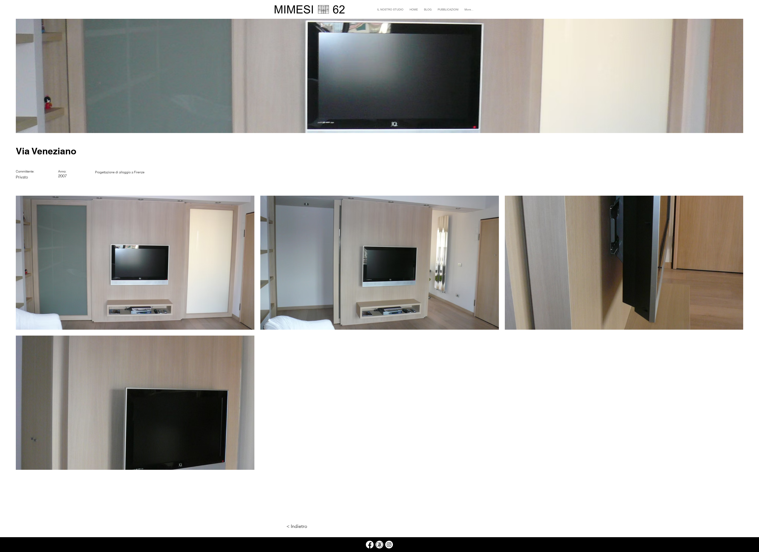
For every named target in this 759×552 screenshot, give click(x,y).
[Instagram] (389, 544)
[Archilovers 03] (379, 544)
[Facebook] (370, 544)
